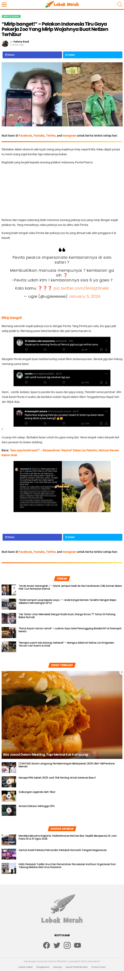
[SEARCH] (119, 4)
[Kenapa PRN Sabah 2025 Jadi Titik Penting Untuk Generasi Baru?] (9, 781)
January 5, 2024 (84, 296)
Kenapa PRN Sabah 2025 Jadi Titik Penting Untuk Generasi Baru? (57, 777)
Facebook (25, 135)
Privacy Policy (98, 967)
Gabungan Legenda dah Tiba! (37, 792)
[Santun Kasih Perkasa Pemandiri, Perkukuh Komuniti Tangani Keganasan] (9, 854)
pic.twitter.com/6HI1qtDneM (81, 288)
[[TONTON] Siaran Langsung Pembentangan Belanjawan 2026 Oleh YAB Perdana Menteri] (9, 767)
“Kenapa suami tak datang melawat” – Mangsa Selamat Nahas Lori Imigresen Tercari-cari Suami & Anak (66, 644)
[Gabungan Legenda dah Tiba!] (9, 796)
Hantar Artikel (26, 967)
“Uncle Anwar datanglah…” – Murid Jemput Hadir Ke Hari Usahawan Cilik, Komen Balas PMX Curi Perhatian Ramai (70, 587)
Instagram (69, 135)
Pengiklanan (42, 967)
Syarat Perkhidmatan (77, 967)
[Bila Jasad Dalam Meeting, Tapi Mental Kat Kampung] (62, 715)
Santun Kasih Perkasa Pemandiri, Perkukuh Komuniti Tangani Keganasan (63, 850)
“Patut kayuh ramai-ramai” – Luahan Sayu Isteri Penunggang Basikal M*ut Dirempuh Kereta (70, 630)
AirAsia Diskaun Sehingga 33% (37, 806)
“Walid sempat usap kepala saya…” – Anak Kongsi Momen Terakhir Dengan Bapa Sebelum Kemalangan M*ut (67, 601)
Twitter (51, 135)
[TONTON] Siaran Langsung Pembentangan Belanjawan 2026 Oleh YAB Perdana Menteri (67, 765)
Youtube (38, 135)
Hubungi (57, 967)
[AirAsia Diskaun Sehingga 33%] (9, 810)
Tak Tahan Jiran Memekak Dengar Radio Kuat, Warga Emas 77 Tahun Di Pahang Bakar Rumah (67, 616)
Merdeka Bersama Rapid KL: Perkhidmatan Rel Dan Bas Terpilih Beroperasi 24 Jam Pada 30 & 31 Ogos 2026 (68, 837)
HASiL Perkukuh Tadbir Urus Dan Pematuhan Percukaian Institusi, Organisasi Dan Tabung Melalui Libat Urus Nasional (67, 866)
